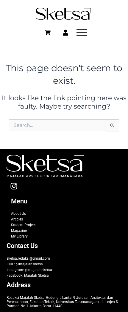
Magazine (19, 231)
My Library (19, 236)
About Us (18, 213)
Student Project (23, 225)
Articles (17, 219)
